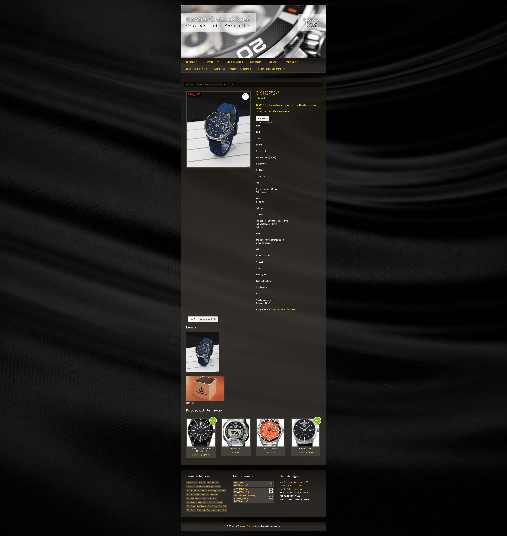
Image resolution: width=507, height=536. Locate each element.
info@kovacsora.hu (294, 489)
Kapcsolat (255, 62)
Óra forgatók (212, 482)
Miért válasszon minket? (271, 69)
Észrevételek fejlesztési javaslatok (232, 69)
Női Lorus (205, 494)
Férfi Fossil (191, 506)
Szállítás (273, 62)
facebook (312, 20)
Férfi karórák (201, 84)
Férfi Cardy (212, 498)
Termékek (210, 62)
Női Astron (202, 490)
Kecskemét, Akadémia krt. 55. (296, 482)
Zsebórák (201, 510)
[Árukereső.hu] (312, 49)
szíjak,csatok (192, 482)
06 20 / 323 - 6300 (294, 486)
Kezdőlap (190, 62)
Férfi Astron (192, 502)
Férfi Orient (212, 506)
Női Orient (214, 494)
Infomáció (290, 62)
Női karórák (191, 490)
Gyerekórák (211, 510)
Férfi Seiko (191, 510)
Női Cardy (212, 490)
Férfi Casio (202, 502)
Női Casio (222, 490)
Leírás (193, 319)
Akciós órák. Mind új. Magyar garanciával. (204, 486)
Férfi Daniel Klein (215, 84)
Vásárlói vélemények (196, 69)
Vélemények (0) (208, 319)
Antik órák (222, 510)
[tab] (193, 319)
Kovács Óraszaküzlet (218, 19)
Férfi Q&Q (223, 506)
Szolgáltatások (234, 62)
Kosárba (262, 118)
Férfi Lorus (201, 506)
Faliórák (202, 482)
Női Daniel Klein (193, 494)
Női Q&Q (190, 498)
